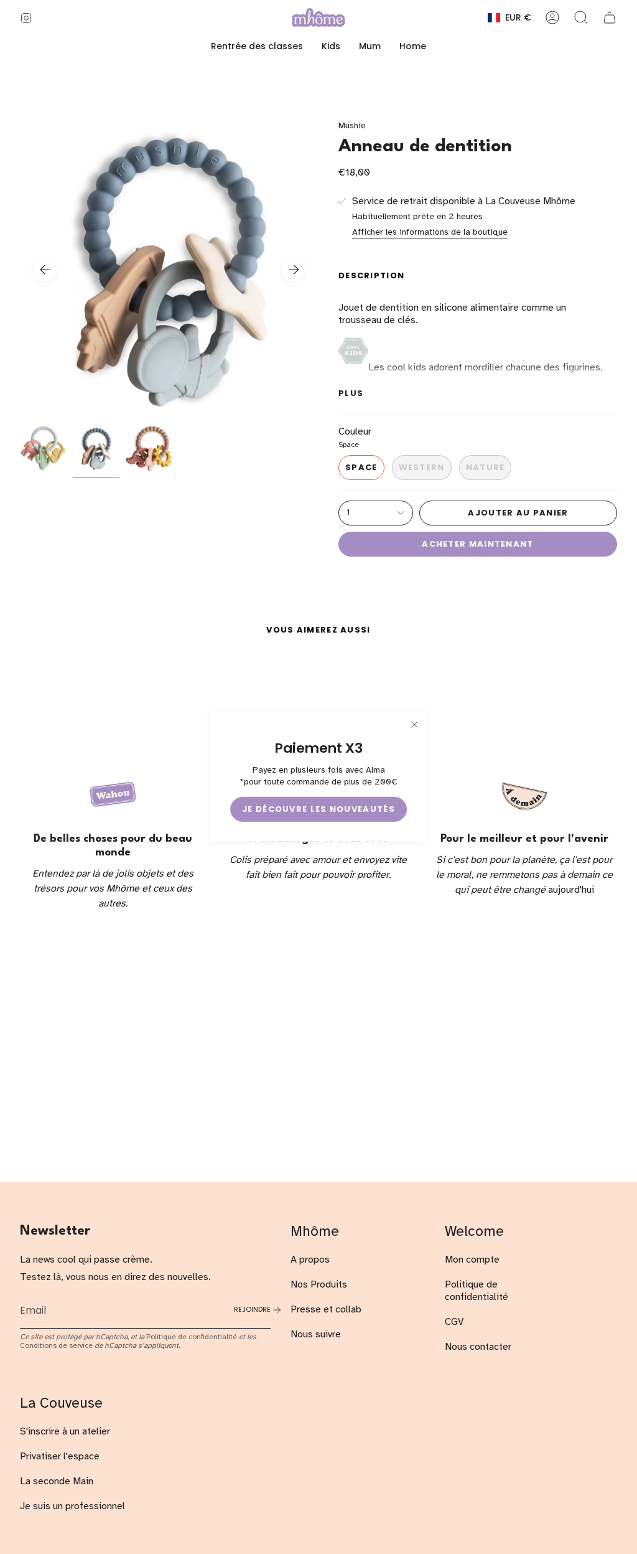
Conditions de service (56, 1345)
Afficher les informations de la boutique (430, 232)
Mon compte (472, 1259)
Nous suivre (316, 1334)
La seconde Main (56, 1481)
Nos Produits (319, 1284)
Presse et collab (326, 1309)
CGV (454, 1322)
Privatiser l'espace (60, 1456)
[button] (331, 46)
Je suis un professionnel (72, 1506)
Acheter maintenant (477, 544)
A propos (310, 1259)
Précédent (44, 269)
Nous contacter (478, 1346)
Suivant (293, 269)
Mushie (352, 125)
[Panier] (609, 17)
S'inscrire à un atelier (65, 1431)
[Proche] (414, 724)
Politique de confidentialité (191, 1336)
